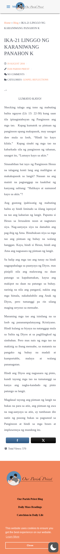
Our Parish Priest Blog (30, 499)
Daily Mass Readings (30, 507)
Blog (15, 22)
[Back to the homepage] (30, 6)
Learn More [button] (12, 536)
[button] (12, 6)
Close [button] (30, 545)
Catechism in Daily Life (30, 515)
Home (7, 22)
